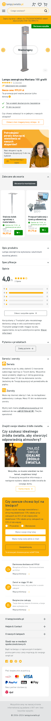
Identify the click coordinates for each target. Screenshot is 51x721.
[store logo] (12, 4)
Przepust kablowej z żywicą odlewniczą (38, 218)
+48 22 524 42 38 (25, 411)
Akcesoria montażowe (24, 184)
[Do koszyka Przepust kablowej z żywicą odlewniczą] (44, 230)
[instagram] (11, 661)
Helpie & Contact (13, 627)
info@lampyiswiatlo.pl (29, 408)
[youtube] (20, 661)
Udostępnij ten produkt (15, 86)
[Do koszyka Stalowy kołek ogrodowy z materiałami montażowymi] (18, 232)
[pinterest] (16, 661)
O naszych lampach (15, 634)
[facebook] (6, 661)
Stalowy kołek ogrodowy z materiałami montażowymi (9, 220)
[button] (25, 20)
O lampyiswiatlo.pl (14, 619)
